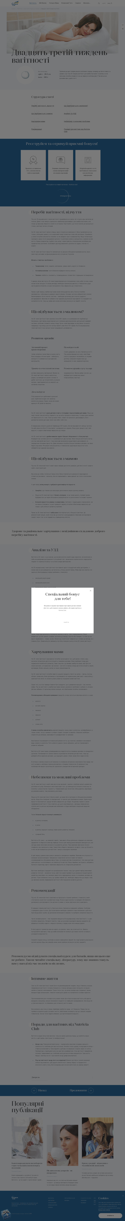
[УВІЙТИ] (62, 628)
